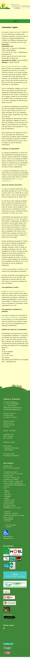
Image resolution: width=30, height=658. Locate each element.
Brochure (8, 527)
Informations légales (9, 442)
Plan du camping (11, 525)
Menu (15, 21)
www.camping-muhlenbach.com (13, 66)
